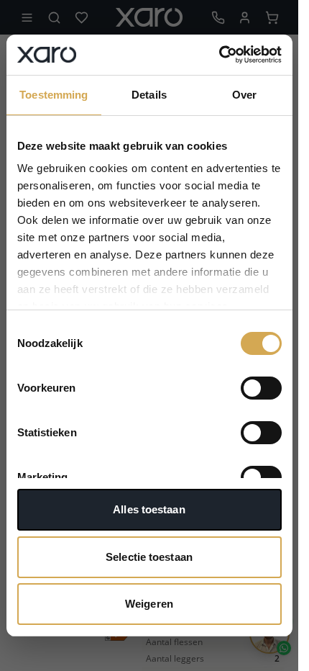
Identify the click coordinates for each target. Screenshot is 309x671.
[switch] (261, 388)
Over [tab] (244, 95)
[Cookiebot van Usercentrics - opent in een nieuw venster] (219, 54)
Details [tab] (149, 95)
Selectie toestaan (149, 557)
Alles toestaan (149, 509)
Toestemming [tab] (53, 95)
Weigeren (149, 604)
